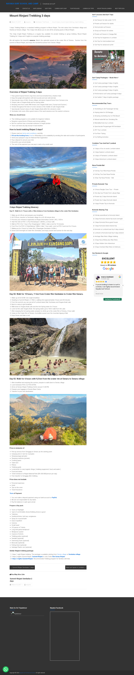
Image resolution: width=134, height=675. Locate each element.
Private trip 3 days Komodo (104, 200)
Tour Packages (74, 8)
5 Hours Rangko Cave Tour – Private (106, 189)
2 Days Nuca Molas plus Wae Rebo (106, 240)
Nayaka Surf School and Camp (22, 3)
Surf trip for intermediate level (104, 41)
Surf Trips (48, 8)
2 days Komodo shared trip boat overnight (109, 219)
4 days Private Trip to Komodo (105, 203)
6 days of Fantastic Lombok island (106, 155)
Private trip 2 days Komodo (104, 196)
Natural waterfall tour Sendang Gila (106, 119)
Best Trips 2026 (119, 8)
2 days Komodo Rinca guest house (106, 222)
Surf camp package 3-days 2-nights (106, 83)
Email (31, 135)
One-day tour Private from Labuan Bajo (107, 193)
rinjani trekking (79, 22)
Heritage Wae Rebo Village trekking (106, 236)
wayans (28, 22)
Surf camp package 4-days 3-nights (106, 86)
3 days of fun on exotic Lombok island (107, 148)
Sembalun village (74, 554)
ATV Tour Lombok (100, 130)
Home (17, 8)
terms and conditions (29, 133)
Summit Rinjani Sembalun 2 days (22, 567)
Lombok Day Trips (88, 8)
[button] (122, 285)
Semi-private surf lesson (103, 27)
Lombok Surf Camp (61, 8)
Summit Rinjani (37, 556)
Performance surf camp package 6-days (108, 94)
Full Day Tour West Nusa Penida (105, 171)
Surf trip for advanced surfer (104, 45)
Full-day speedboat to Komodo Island (107, 215)
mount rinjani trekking (67, 22)
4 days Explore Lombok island (104, 152)
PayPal (54, 497)
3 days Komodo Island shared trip (106, 226)
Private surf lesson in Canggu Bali (106, 34)
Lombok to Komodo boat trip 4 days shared (109, 233)
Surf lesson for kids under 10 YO (105, 20)
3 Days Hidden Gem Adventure (105, 243)
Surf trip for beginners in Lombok (106, 38)
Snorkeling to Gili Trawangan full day (106, 109)
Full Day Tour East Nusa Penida (105, 174)
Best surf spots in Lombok (76, 567)
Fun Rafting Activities (101, 137)
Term (11, 493)
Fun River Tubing (100, 133)
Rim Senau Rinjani (58, 556)
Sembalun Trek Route (42, 22)
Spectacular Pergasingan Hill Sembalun (108, 126)
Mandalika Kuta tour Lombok (104, 123)
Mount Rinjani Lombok (104, 8)
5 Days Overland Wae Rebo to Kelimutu (107, 247)
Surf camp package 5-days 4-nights (106, 90)
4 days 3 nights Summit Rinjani (22, 559)
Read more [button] (99, 294)
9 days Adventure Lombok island (105, 159)
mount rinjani (56, 22)
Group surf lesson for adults (104, 31)
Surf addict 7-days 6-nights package (107, 97)
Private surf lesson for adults (104, 23)
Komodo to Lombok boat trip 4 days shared (109, 229)
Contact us (26, 8)
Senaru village (61, 554)
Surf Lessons (37, 8)
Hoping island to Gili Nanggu (104, 112)
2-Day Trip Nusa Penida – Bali (104, 178)
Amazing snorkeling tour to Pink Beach (107, 116)
